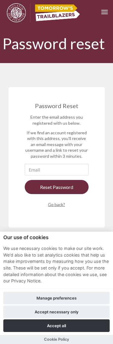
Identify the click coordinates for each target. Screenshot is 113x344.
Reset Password (56, 187)
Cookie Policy (56, 339)
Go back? (56, 204)
